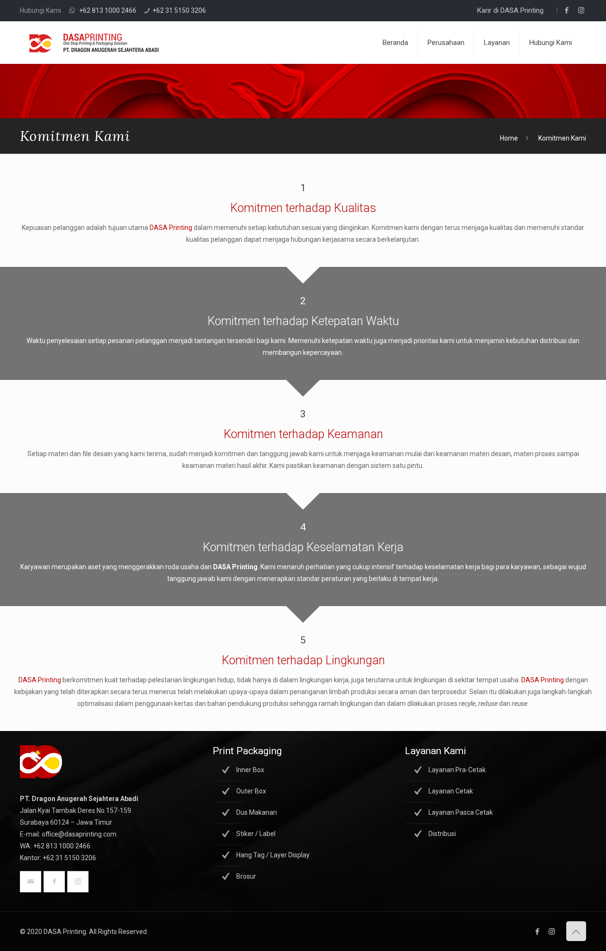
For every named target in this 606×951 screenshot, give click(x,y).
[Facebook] (567, 10)
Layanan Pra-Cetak (457, 770)
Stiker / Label (256, 833)
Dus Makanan (256, 812)
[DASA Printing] (94, 42)
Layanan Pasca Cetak (460, 812)
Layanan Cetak (450, 791)
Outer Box (251, 791)
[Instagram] (581, 10)
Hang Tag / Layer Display (273, 855)
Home (509, 138)
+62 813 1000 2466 (107, 10)
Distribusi (442, 833)
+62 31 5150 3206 (179, 10)
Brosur (246, 876)
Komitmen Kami (562, 138)
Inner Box (250, 770)
